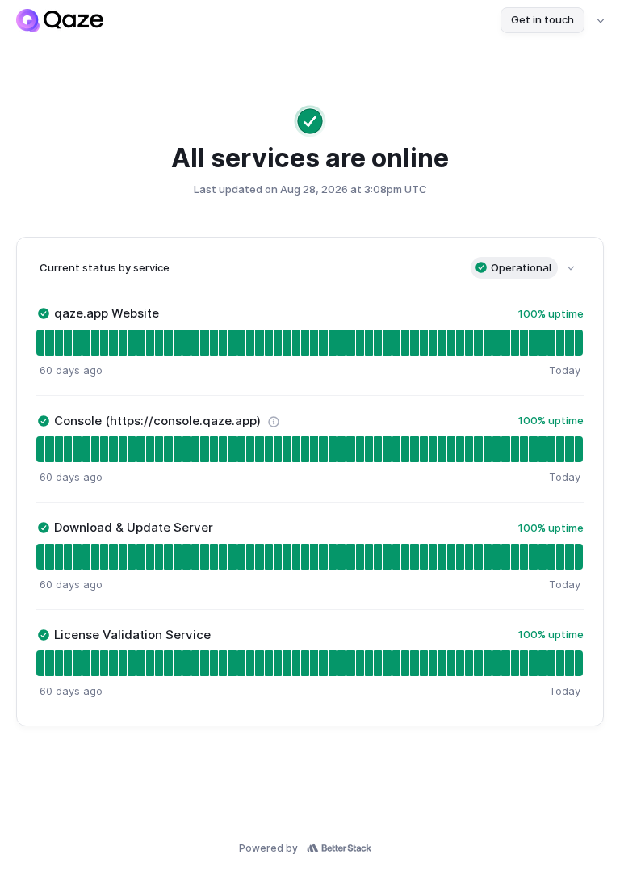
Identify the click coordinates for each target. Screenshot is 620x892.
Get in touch (542, 19)
